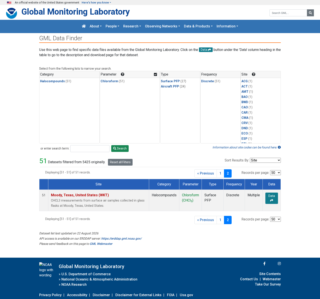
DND (244, 128)
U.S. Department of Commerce (86, 274)
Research (130, 26)
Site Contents (270, 274)
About (94, 26)
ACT (244, 86)
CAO (244, 107)
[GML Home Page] (84, 26)
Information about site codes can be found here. (245, 147)
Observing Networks (161, 26)
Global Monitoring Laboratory (75, 12)
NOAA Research (74, 284)
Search (121, 148)
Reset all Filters (120, 162)
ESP (244, 139)
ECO (244, 133)
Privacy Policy (50, 295)
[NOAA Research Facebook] (258, 264)
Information (226, 26)
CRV (244, 123)
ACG (244, 81)
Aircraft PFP (170, 86)
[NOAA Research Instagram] (273, 264)
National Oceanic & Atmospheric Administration (99, 279)
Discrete (207, 81)
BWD (244, 102)
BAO (244, 97)
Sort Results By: (237, 160)
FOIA (170, 295)
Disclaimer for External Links (138, 295)
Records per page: (255, 173)
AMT (244, 92)
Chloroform (109, 81)
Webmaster (272, 279)
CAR (244, 112)
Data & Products (197, 26)
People (111, 26)
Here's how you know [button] (95, 2)
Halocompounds (52, 81)
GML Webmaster (101, 243)
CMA (244, 118)
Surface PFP (170, 81)
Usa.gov (186, 295)
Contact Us (249, 279)
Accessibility (77, 295)
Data (271, 196)
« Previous (205, 173)
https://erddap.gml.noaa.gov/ (121, 238)
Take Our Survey (268, 284)
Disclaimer (101, 295)
